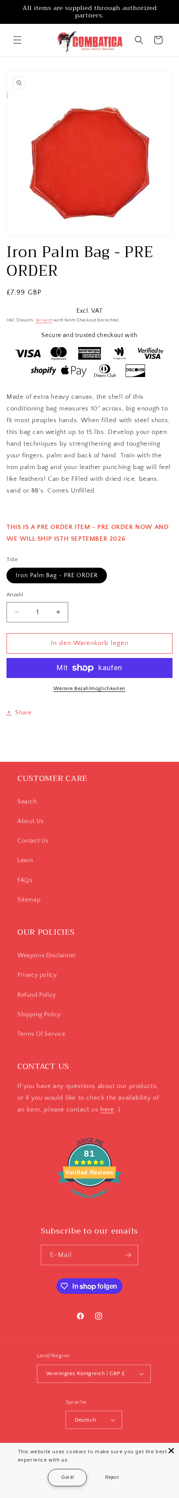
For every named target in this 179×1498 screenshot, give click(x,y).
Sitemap (28, 899)
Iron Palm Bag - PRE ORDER (57, 575)
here (107, 1109)
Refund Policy (36, 995)
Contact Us (33, 840)
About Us (30, 821)
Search (27, 801)
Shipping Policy (39, 1014)
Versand (44, 320)
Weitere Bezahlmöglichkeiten (89, 688)
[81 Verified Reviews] (89, 1203)
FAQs (24, 880)
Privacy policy (36, 975)
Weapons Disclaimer (46, 955)
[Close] (171, 1450)
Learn (25, 860)
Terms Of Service (41, 1034)
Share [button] (23, 712)
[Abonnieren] (128, 1255)
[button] (17, 40)
